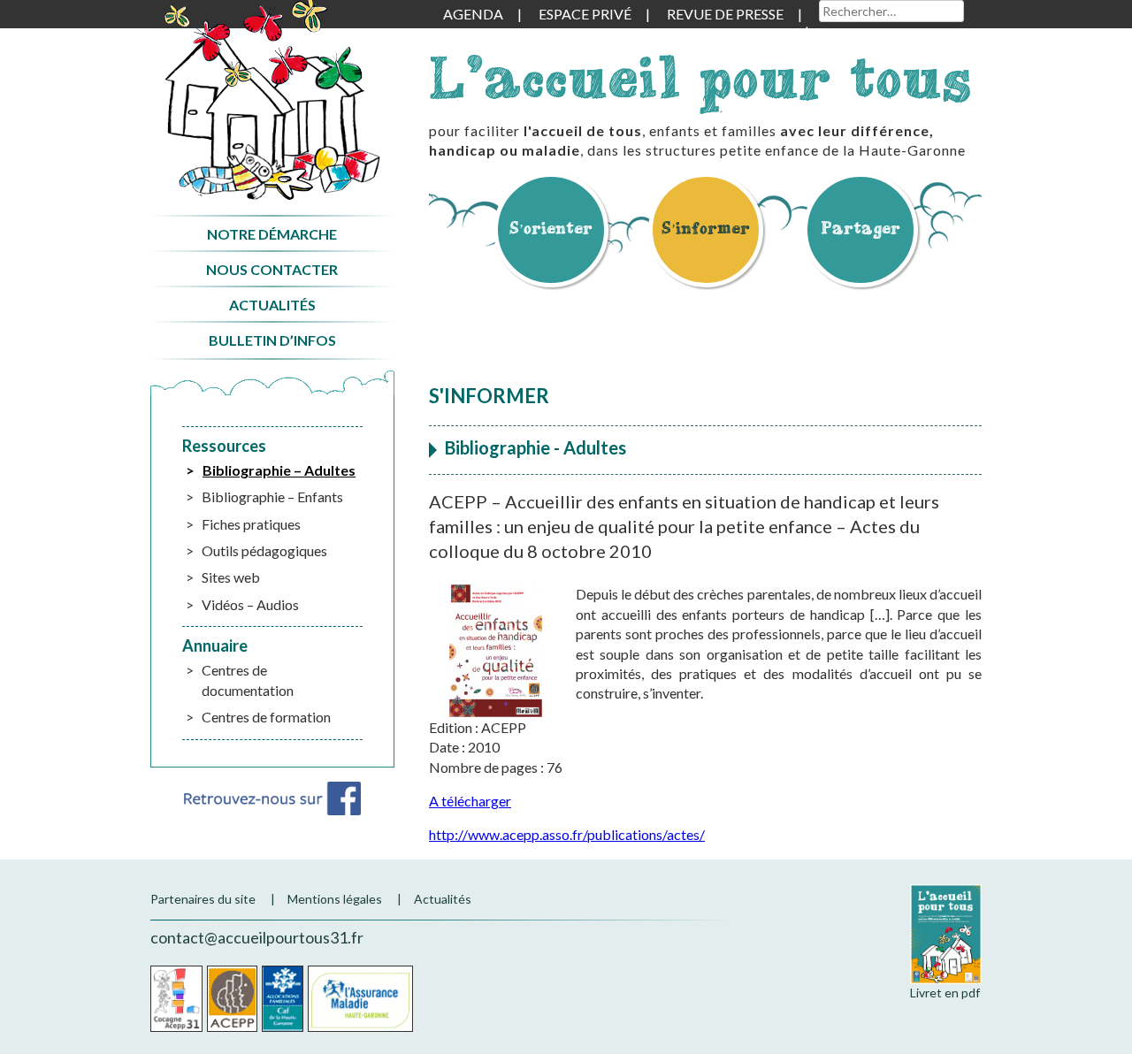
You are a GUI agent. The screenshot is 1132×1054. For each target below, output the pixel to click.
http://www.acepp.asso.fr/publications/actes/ (567, 834)
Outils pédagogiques (264, 550)
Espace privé (585, 13)
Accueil (272, 100)
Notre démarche (272, 233)
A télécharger (470, 800)
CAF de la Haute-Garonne (282, 999)
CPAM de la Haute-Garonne (360, 999)
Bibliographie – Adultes (279, 470)
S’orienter (551, 228)
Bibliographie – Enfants (272, 496)
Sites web (231, 577)
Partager (860, 228)
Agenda (473, 13)
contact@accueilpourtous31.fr (256, 937)
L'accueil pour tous (700, 77)
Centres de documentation (248, 679)
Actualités (272, 304)
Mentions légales (334, 898)
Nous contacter (272, 269)
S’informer (706, 228)
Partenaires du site (203, 898)
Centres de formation (266, 716)
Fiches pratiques (251, 524)
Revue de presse (725, 13)
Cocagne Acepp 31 (176, 999)
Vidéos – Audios (250, 604)
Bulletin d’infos (272, 340)
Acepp (232, 999)
